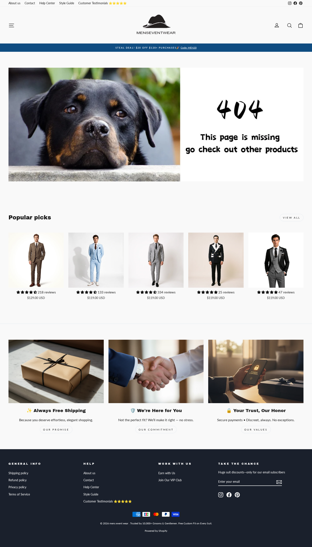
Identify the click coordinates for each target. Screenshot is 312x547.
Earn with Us (166, 473)
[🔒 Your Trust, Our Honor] (256, 371)
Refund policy (17, 480)
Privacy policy (17, 487)
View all (291, 217)
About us (14, 3)
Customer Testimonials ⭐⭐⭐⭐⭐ (102, 3)
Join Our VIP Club (170, 480)
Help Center (47, 3)
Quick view (36, 283)
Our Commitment (156, 429)
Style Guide (66, 3)
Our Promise (56, 429)
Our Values (256, 429)
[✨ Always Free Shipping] (56, 371)
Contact (30, 3)
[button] (27, 292)
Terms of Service (19, 494)
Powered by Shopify (156, 530)
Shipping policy (18, 473)
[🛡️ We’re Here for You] (156, 371)
